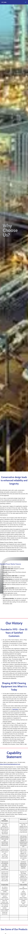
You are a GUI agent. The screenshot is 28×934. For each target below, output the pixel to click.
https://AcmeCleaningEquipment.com (10, 764)
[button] (26, 2)
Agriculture (15, 709)
